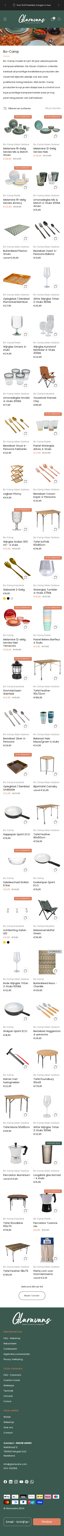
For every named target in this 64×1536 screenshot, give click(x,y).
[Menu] (5, 19)
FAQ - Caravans (12, 1374)
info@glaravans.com (15, 1464)
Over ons (8, 1427)
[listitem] (32, 5)
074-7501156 (10, 1468)
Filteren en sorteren (19, 108)
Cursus (7, 1401)
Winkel (7, 1416)
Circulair (8, 1396)
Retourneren (10, 1343)
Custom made (12, 1380)
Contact (8, 1432)
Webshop (9, 1422)
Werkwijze (9, 1385)
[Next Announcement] (59, 5)
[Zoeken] (59, 19)
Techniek (8, 1390)
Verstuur (47, 1521)
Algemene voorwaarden (17, 1354)
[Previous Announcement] (5, 5)
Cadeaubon (10, 1348)
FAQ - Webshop (12, 1338)
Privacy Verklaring (13, 1359)
